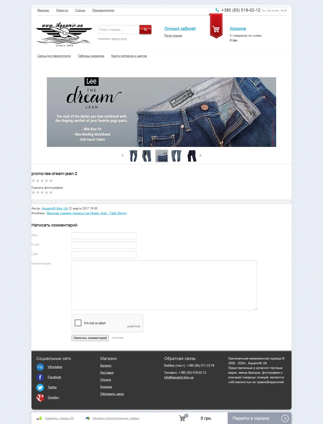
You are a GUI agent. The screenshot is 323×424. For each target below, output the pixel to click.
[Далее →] (161, 112)
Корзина (238, 28)
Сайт (34, 254)
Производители (103, 10)
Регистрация (173, 35)
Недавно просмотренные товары (116, 418)
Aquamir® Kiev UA (55, 208)
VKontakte (55, 367)
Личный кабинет (180, 28)
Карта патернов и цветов (129, 56)
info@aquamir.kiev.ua (178, 377)
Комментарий (41, 263)
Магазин (43, 10)
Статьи (80, 10)
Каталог (106, 365)
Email (35, 244)
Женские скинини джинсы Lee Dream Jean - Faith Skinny (87, 213)
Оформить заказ (112, 394)
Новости (62, 10)
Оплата (105, 379)
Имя (34, 235)
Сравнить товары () (59, 418)
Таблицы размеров (91, 56)
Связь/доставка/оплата (54, 56)
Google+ (53, 397)
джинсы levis (119, 38)
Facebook (54, 377)
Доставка (106, 372)
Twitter (52, 387)
